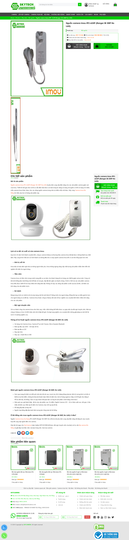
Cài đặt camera (104, 502)
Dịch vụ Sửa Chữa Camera (108, 508)
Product (18, 18)
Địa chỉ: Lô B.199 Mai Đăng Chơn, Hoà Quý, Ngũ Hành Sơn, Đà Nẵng (33, 495)
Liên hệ (60, 505)
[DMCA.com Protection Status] (98, 527)
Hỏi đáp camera (105, 496)
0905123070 (23, 501)
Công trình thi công (106, 505)
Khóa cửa (80, 14)
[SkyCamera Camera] (23, 6)
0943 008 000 (98, 35)
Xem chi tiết (90, 37)
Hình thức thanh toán (85, 508)
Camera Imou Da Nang (22, 419)
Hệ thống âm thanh (81, 488)
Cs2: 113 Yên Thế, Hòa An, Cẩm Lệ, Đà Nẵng (26, 498)
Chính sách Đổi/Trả (85, 505)
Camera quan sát (39, 488)
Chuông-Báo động (57, 14)
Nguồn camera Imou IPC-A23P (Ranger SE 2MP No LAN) (29, 185)
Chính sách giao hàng (85, 496)
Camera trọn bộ (37, 14)
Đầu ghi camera (51, 488)
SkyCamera (27, 425)
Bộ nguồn (31, 18)
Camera (14, 14)
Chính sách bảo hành (85, 499)
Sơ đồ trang (61, 502)
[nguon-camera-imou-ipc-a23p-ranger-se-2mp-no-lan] (37, 58)
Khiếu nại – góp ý (63, 496)
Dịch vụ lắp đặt (28, 488)
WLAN (96, 14)
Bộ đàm (46, 14)
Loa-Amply (88, 14)
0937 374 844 (79, 35)
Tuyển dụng (61, 499)
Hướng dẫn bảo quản (85, 502)
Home (12, 18)
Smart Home (70, 14)
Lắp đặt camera (24, 14)
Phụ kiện (103, 14)
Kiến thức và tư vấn (106, 499)
